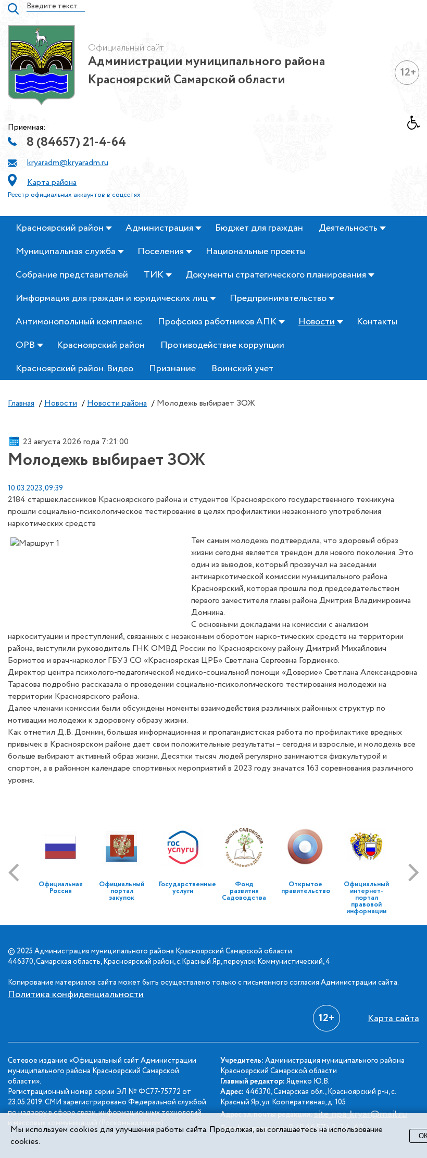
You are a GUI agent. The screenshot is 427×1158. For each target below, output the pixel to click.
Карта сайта (393, 1018)
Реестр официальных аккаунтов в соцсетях (74, 195)
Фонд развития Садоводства (244, 891)
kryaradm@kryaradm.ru (67, 163)
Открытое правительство (305, 887)
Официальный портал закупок (121, 891)
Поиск (13, 9)
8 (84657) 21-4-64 (76, 142)
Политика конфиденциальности (76, 994)
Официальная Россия (61, 887)
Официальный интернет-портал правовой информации (366, 897)
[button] (417, 125)
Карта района (52, 182)
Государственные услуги (187, 887)
